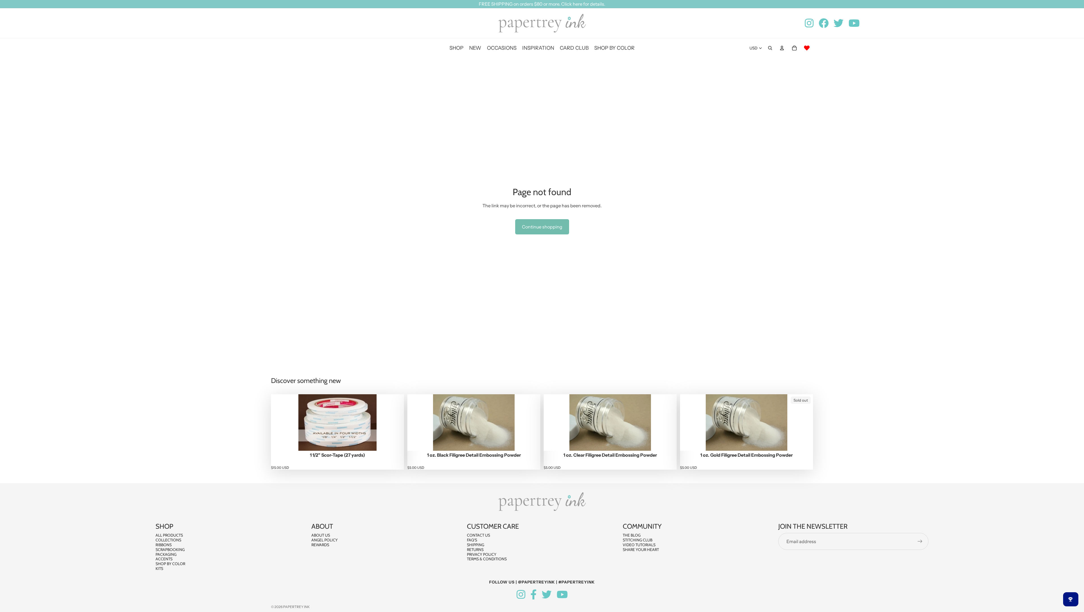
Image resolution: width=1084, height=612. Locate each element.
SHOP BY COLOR (170, 563)
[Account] (782, 48)
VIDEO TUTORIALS (639, 544)
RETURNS (475, 549)
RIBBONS (164, 544)
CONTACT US (478, 535)
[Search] (770, 48)
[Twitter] (547, 595)
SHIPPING (475, 544)
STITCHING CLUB (637, 540)
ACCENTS (164, 558)
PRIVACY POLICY (481, 554)
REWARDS (320, 544)
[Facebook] (533, 595)
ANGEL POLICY (324, 540)
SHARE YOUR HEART (641, 549)
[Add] (395, 442)
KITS (159, 568)
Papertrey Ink (296, 607)
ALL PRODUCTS (169, 535)
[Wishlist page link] (807, 48)
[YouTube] (562, 595)
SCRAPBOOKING (170, 549)
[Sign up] (920, 541)
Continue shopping (542, 227)
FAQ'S (472, 540)
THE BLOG (632, 535)
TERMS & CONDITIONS (487, 558)
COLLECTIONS (168, 540)
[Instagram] (521, 595)
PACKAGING (166, 554)
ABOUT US (320, 535)
